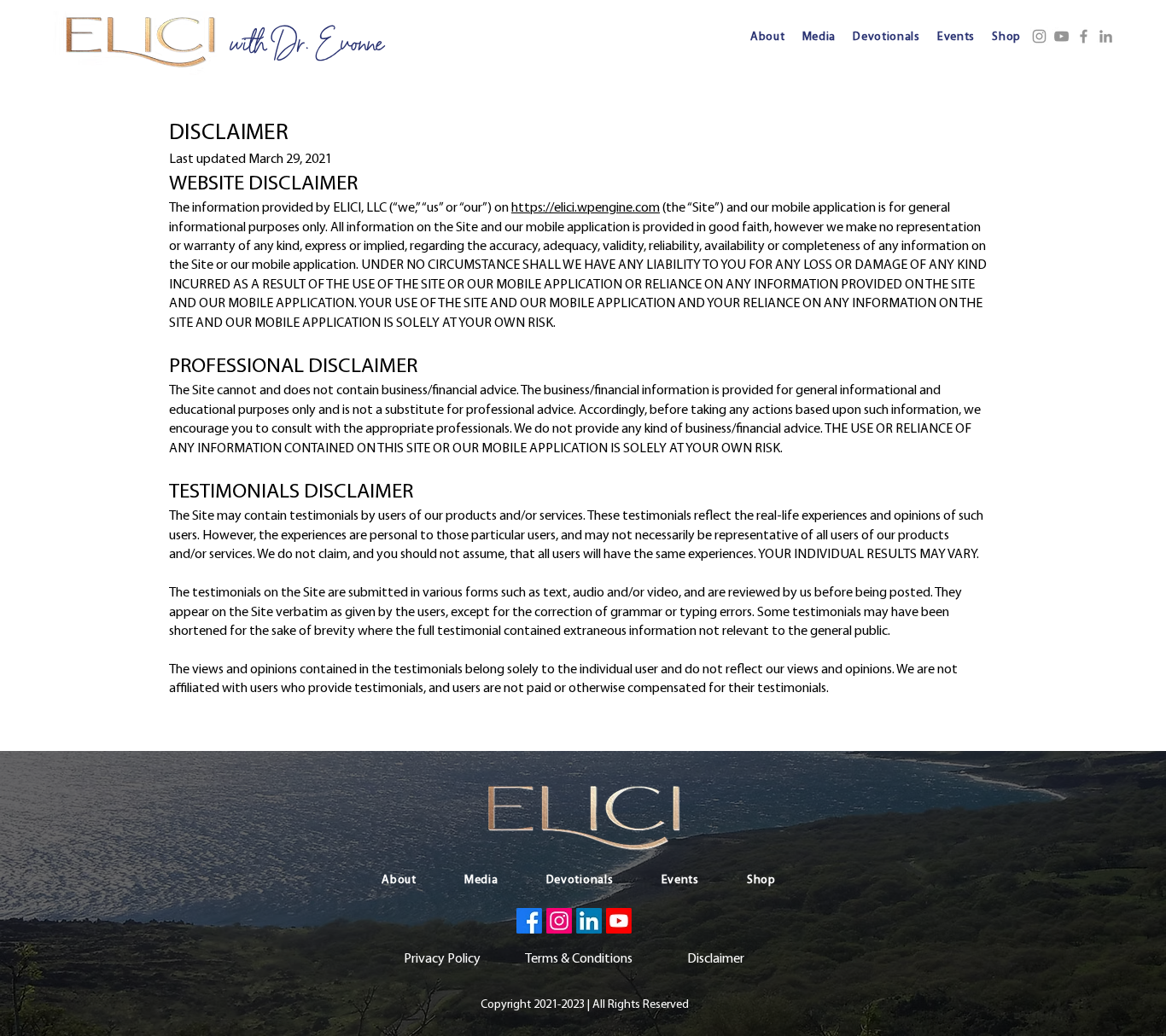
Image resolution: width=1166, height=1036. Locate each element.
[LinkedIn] (1106, 36)
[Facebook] (1084, 36)
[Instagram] (1039, 36)
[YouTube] (1061, 36)
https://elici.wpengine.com (585, 208)
